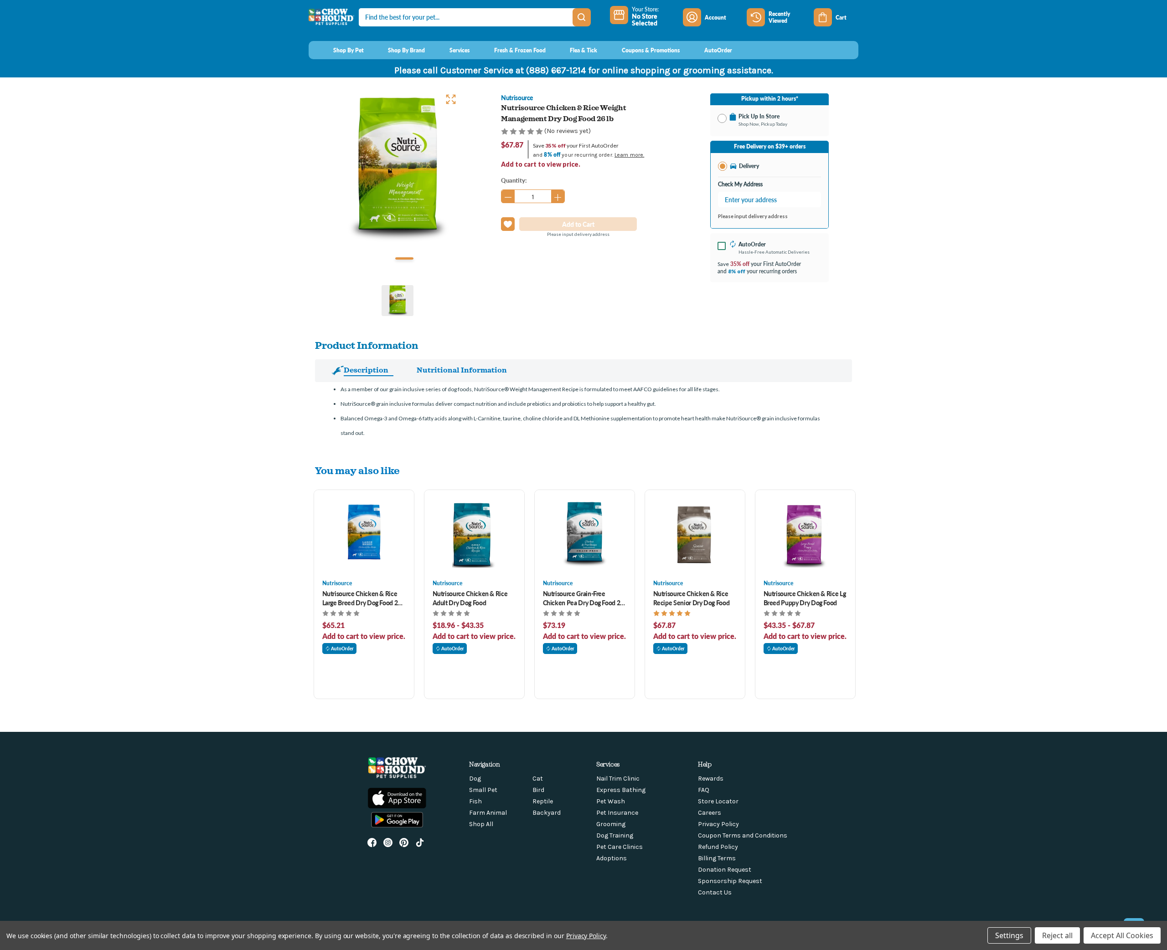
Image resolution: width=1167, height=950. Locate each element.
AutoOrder (342, 648)
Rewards (710, 778)
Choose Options (364, 534)
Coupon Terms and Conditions (742, 835)
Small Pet (483, 790)
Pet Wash (610, 801)
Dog (475, 778)
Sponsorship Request (730, 881)
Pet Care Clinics (619, 847)
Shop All (481, 824)
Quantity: (514, 180)
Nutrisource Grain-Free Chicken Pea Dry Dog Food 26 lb (583, 598)
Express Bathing (620, 790)
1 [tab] (404, 258)
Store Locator (718, 801)
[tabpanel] (397, 169)
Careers (709, 813)
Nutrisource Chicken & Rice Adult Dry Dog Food (470, 598)
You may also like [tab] (357, 470)
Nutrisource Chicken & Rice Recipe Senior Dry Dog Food (691, 598)
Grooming (610, 824)
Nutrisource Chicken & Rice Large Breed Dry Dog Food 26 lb (362, 598)
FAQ (703, 790)
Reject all (1057, 935)
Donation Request (724, 869)
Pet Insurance (617, 813)
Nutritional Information (462, 369)
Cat (537, 778)
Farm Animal (488, 813)
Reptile (542, 801)
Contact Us (715, 892)
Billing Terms (717, 858)
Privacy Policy (718, 824)
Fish (475, 801)
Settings (1009, 935)
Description (366, 369)
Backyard (546, 813)
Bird (538, 790)
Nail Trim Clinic (618, 778)
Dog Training (614, 835)
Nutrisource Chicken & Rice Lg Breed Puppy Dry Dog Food (805, 598)
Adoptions (611, 858)
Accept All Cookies (1122, 935)
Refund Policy (718, 847)
